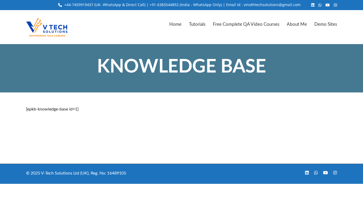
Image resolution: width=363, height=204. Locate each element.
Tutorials (197, 24)
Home (175, 24)
